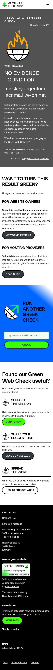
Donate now (13, 422)
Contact (35, 662)
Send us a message (18, 456)
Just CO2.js (18, 648)
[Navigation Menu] (47, 4)
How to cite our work (20, 490)
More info (12, 620)
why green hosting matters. (35, 158)
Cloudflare (7, 596)
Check (26, 345)
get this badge (12, 586)
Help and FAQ (9, 518)
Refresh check (16, 153)
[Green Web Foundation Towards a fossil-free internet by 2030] (12, 4)
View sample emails (18, 235)
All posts (6, 648)
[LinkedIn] (4, 635)
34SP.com (23, 596)
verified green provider (13, 583)
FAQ (5, 662)
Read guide (13, 274)
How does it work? (39, 25)
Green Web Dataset (18, 108)
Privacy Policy (19, 662)
